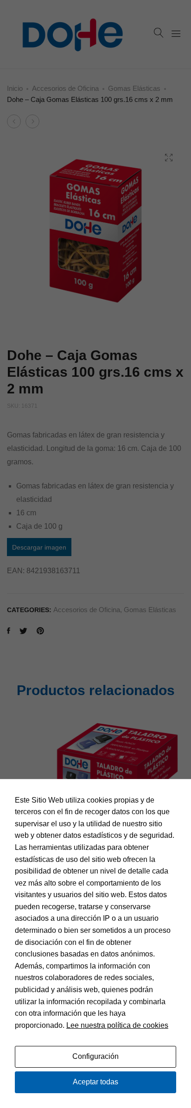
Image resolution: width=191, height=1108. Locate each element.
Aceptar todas (95, 1082)
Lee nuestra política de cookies (117, 1025)
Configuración (95, 1056)
